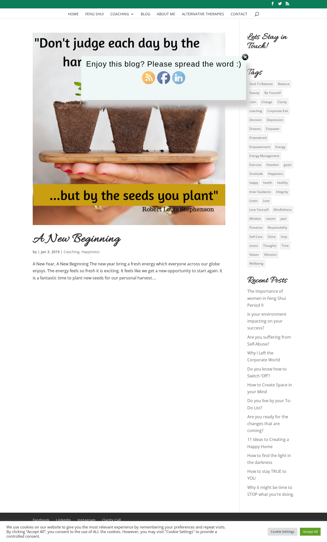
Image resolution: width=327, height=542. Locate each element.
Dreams (255, 129)
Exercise (255, 165)
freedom (272, 165)
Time (285, 245)
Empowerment (259, 147)
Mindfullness (283, 209)
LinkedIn (63, 520)
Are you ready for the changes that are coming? (267, 423)
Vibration (270, 254)
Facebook (41, 520)
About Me (166, 14)
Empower (272, 129)
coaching (255, 111)
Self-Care (256, 237)
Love (266, 201)
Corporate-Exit (277, 111)
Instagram (86, 520)
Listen (253, 201)
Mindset (255, 218)
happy (253, 182)
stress (253, 245)
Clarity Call (111, 520)
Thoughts (269, 245)
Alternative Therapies (203, 14)
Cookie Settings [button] (282, 531)
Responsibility (277, 227)
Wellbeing (256, 263)
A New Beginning (76, 239)
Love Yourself (258, 209)
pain (284, 218)
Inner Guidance (260, 192)
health (267, 182)
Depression (275, 120)
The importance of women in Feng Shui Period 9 (266, 298)
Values (254, 254)
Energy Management (264, 156)
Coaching (119, 14)
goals (287, 165)
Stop (284, 237)
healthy (282, 182)
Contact (239, 14)
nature (270, 218)
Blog (145, 14)
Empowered (257, 138)
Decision (255, 120)
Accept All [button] (310, 531)
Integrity (282, 192)
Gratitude (256, 173)
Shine (272, 237)
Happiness (90, 251)
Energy (280, 147)
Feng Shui (94, 14)
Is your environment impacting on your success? (266, 321)
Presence (256, 227)
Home (73, 14)
